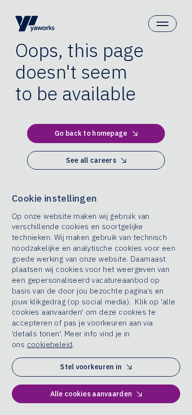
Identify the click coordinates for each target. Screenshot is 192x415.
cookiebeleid (50, 344)
